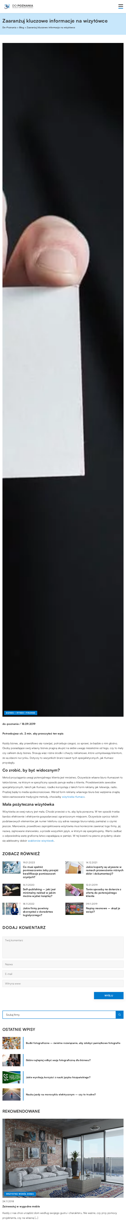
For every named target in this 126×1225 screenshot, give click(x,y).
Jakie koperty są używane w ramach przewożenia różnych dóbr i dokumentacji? (104, 870)
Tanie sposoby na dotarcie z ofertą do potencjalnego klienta (103, 893)
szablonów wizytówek (41, 840)
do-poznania (10, 724)
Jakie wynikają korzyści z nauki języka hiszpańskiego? (58, 1077)
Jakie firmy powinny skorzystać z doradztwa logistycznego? (38, 912)
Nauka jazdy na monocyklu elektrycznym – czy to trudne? (61, 1094)
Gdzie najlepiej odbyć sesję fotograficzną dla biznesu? (58, 1060)
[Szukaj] (120, 1015)
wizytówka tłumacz (73, 796)
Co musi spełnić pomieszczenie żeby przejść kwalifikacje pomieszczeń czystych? (40, 872)
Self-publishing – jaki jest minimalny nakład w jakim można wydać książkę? (39, 893)
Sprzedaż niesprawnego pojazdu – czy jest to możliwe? (38, 1206)
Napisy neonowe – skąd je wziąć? (103, 910)
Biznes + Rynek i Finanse (20, 713)
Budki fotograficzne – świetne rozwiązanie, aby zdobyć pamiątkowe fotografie (73, 1043)
